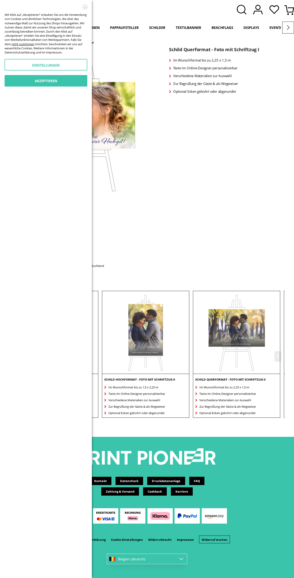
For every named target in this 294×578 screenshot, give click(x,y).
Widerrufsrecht (160, 540)
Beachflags (222, 27)
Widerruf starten (214, 540)
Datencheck (129, 481)
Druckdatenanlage (166, 481)
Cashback (155, 491)
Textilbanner (188, 27)
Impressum (185, 540)
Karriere (181, 491)
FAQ (197, 481)
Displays (251, 27)
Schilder (157, 27)
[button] (275, 10)
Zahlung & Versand (120, 491)
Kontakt (100, 481)
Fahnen (93, 27)
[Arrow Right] (288, 28)
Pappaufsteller (124, 27)
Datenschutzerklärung (20, 52)
